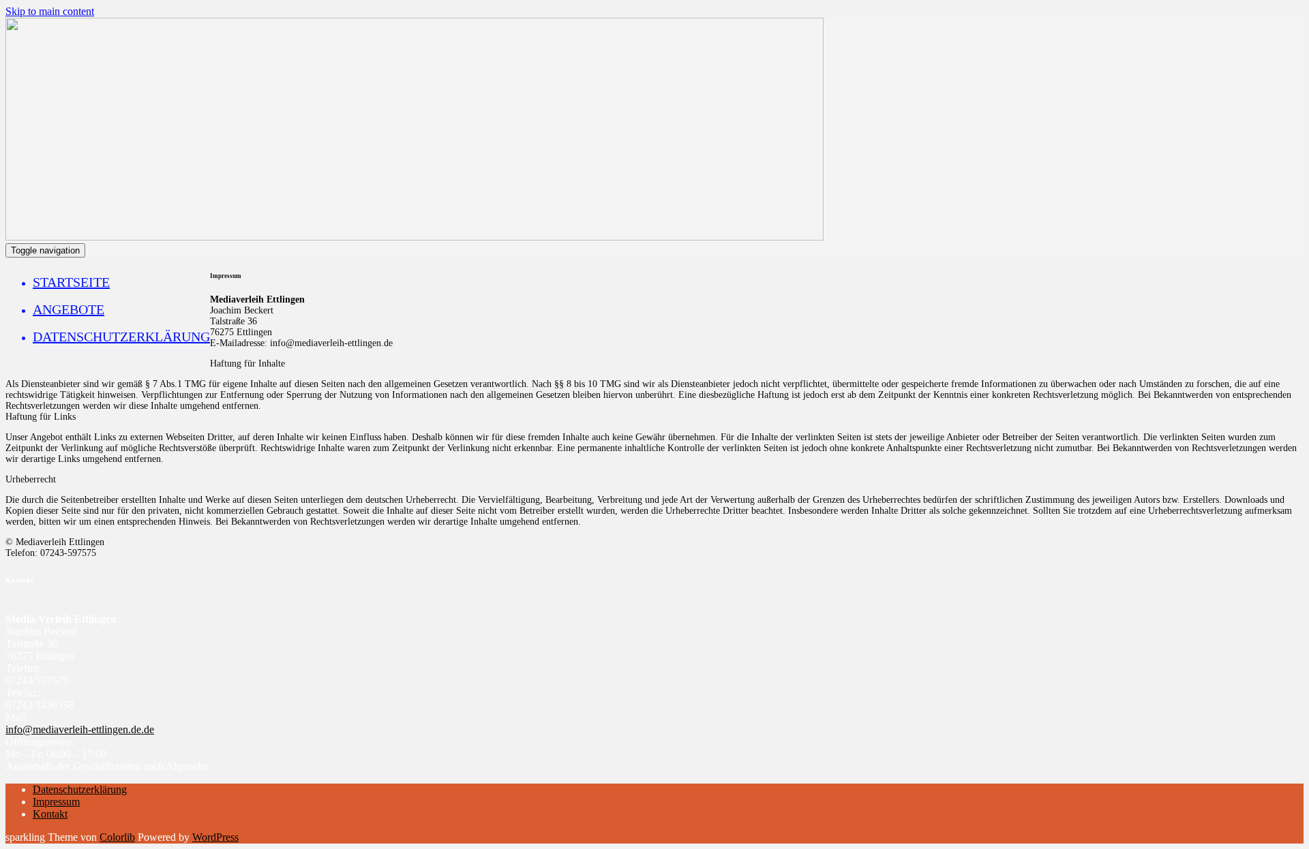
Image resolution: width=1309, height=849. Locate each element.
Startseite (71, 282)
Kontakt (50, 814)
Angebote (68, 309)
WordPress (215, 837)
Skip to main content (49, 11)
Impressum (56, 801)
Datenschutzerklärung (121, 336)
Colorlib (117, 837)
